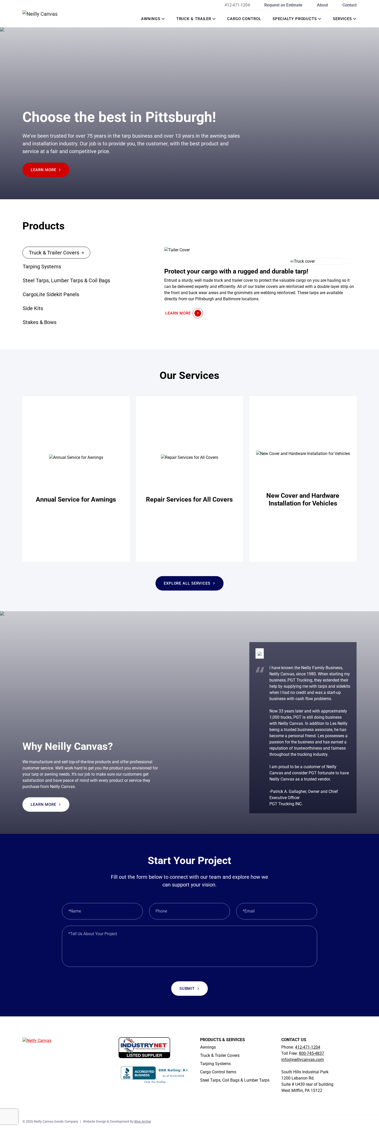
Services (342, 18)
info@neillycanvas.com (302, 1059)
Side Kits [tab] (33, 308)
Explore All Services (187, 583)
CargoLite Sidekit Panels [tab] (51, 294)
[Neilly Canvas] (47, 14)
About (322, 5)
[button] (163, 18)
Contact (349, 5)
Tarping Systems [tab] (42, 266)
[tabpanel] (260, 282)
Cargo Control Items (218, 1072)
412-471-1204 (237, 5)
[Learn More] (76, 479)
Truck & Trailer (193, 18)
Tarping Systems (215, 1063)
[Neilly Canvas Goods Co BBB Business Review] (155, 1074)
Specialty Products (295, 18)
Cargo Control (244, 18)
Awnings (150, 18)
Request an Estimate (283, 5)
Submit (187, 988)
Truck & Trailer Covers (220, 1055)
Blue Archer (142, 1121)
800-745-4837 (311, 1053)
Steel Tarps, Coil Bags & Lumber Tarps (234, 1080)
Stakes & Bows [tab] (39, 322)
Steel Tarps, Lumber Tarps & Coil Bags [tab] (66, 280)
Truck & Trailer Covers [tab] (54, 253)
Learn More (43, 170)
